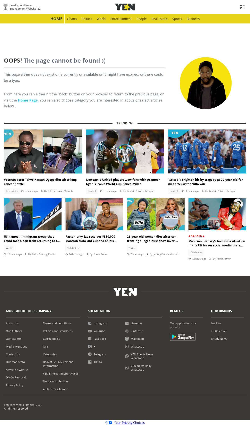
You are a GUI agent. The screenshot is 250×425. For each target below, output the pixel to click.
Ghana (72, 19)
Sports (177, 19)
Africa (132, 248)
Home (56, 18)
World (101, 19)
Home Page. (28, 100)
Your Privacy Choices (129, 423)
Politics (86, 19)
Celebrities (12, 191)
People (142, 19)
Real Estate (159, 19)
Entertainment (121, 19)
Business (193, 19)
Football (92, 191)
